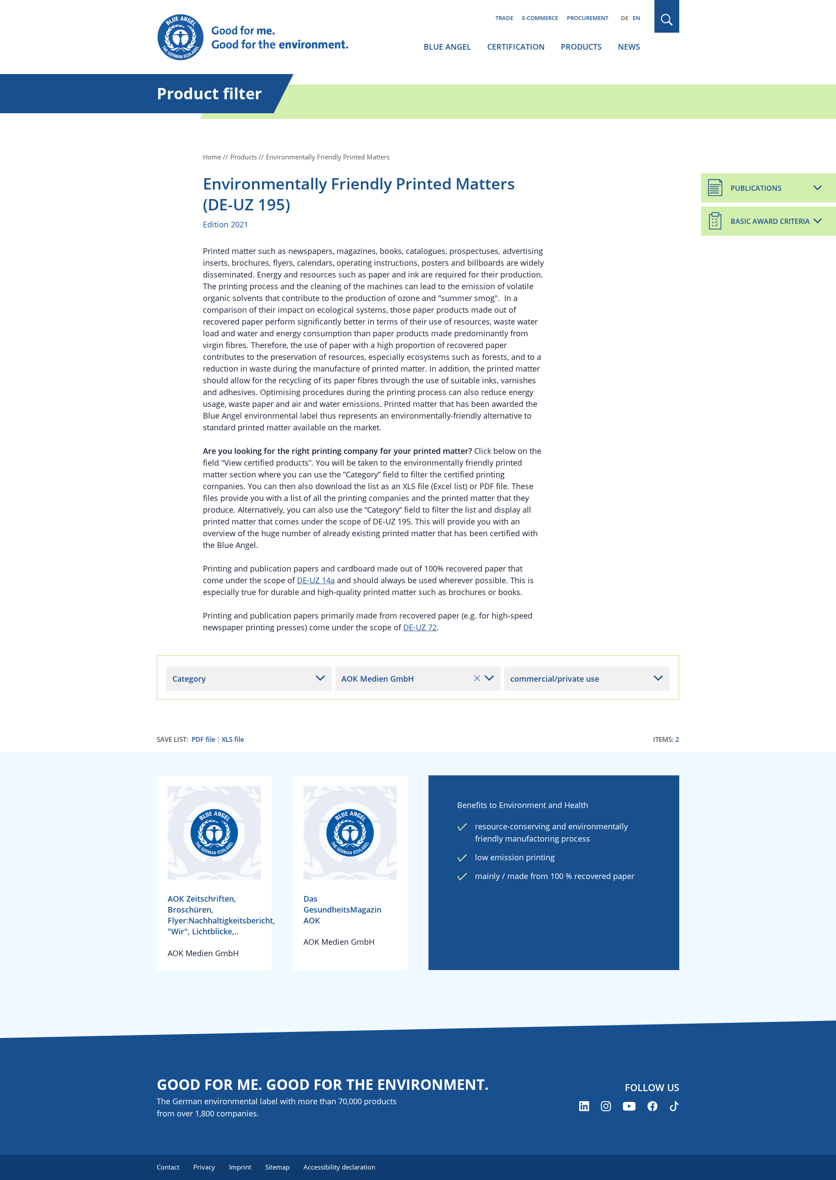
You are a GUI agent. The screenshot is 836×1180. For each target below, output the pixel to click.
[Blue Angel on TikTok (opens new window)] (674, 1106)
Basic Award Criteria (770, 221)
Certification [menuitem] (516, 46)
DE (624, 18)
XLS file (233, 739)
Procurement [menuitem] (587, 18)
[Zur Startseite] (261, 37)
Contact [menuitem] (168, 1167)
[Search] (667, 20)
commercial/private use (554, 678)
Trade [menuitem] (504, 18)
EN (636, 18)
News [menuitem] (629, 46)
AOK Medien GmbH (377, 678)
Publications (756, 188)
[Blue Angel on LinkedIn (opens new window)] (584, 1106)
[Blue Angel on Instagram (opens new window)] (606, 1106)
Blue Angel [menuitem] (447, 46)
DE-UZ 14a (316, 580)
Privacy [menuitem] (204, 1167)
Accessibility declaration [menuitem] (339, 1167)
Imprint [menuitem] (240, 1167)
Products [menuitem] (581, 46)
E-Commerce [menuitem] (540, 18)
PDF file (204, 739)
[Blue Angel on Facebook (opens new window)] (652, 1106)
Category (189, 678)
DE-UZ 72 (420, 627)
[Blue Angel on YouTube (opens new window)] (629, 1106)
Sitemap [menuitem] (277, 1167)
